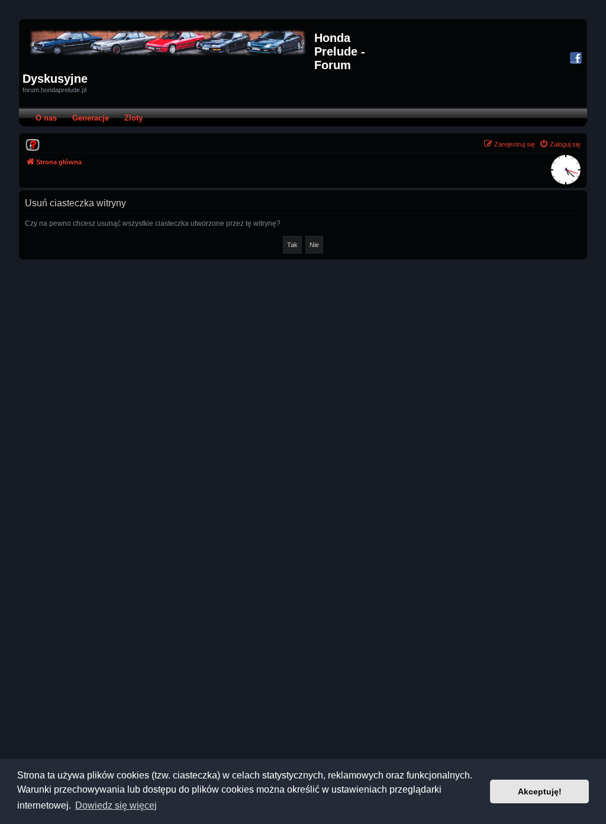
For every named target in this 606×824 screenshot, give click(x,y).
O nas (46, 117)
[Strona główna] (168, 42)
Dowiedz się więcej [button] (116, 805)
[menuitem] (32, 144)
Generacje (90, 117)
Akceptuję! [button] (540, 791)
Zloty (133, 117)
